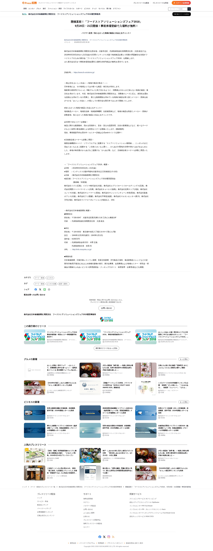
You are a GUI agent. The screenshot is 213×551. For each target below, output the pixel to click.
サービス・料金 (42, 501)
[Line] (44, 289)
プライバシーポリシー (115, 543)
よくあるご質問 (88, 513)
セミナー (86, 527)
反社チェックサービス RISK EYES (142, 516)
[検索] (189, 9)
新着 (25, 8)
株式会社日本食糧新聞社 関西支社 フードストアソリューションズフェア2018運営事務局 (95, 40)
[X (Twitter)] (40, 289)
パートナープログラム (87, 543)
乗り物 (108, 8)
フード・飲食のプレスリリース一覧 (42, 487)
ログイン (86, 502)
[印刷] (49, 289)
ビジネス (87, 8)
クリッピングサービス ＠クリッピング (143, 499)
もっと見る (184, 359)
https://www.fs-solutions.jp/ (84, 72)
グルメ (38, 8)
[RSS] (113, 537)
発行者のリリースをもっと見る (106, 348)
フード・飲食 (39, 278)
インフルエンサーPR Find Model (141, 506)
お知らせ (86, 516)
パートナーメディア (44, 508)
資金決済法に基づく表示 (134, 543)
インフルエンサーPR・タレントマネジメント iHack (148, 509)
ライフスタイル (68, 8)
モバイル (102, 8)
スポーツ (79, 8)
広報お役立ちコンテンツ (45, 515)
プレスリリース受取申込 (92, 520)
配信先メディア (42, 505)
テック (94, 8)
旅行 (44, 8)
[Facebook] (36, 289)
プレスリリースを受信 (160, 3)
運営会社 (73, 543)
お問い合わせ (106, 308)
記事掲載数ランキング (45, 512)
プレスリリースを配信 (141, 3)
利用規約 (101, 543)
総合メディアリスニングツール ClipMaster (144, 502)
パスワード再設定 (89, 506)
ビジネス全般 (51, 284)
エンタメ (31, 8)
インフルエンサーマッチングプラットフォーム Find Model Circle (152, 513)
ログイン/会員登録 (182, 3)
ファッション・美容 (55, 8)
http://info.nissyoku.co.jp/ (81, 249)
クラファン (117, 8)
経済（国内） (63, 284)
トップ (24, 487)
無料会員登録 (88, 499)
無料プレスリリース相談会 (92, 523)
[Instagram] (108, 537)
